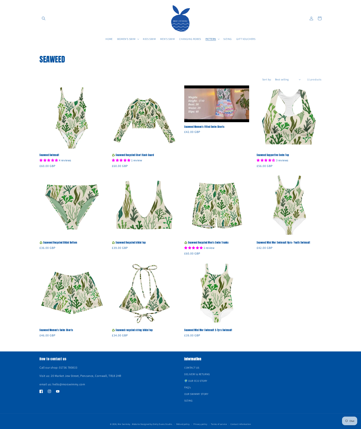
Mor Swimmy (124, 424)
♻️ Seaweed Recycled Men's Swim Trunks (206, 242)
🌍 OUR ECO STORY (195, 381)
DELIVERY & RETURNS (197, 374)
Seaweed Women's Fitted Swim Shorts (204, 127)
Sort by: (266, 79)
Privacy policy (200, 424)
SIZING (188, 400)
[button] (43, 18)
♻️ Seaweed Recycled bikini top (129, 242)
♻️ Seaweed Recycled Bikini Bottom (58, 242)
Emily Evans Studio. (163, 424)
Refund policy (183, 424)
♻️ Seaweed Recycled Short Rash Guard (133, 155)
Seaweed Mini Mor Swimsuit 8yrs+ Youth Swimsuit (283, 242)
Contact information (241, 424)
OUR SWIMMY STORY (196, 394)
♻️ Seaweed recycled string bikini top (132, 330)
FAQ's (187, 387)
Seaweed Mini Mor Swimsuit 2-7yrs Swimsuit (208, 330)
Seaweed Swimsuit (49, 155)
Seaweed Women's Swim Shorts (56, 330)
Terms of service (219, 424)
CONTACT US (191, 367)
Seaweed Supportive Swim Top (273, 155)
